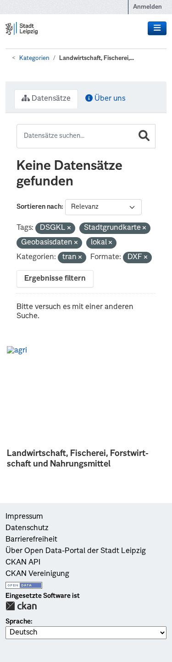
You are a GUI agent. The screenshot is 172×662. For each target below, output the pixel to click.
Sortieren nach (39, 207)
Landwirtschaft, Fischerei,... (96, 58)
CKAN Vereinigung (37, 574)
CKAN (21, 606)
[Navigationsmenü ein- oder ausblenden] (157, 28)
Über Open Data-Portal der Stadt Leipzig (76, 551)
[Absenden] (144, 136)
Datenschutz (27, 528)
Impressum (24, 517)
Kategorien (34, 58)
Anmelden (147, 7)
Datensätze (50, 99)
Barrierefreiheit (31, 539)
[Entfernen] (69, 228)
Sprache (18, 622)
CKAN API (23, 562)
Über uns (109, 99)
